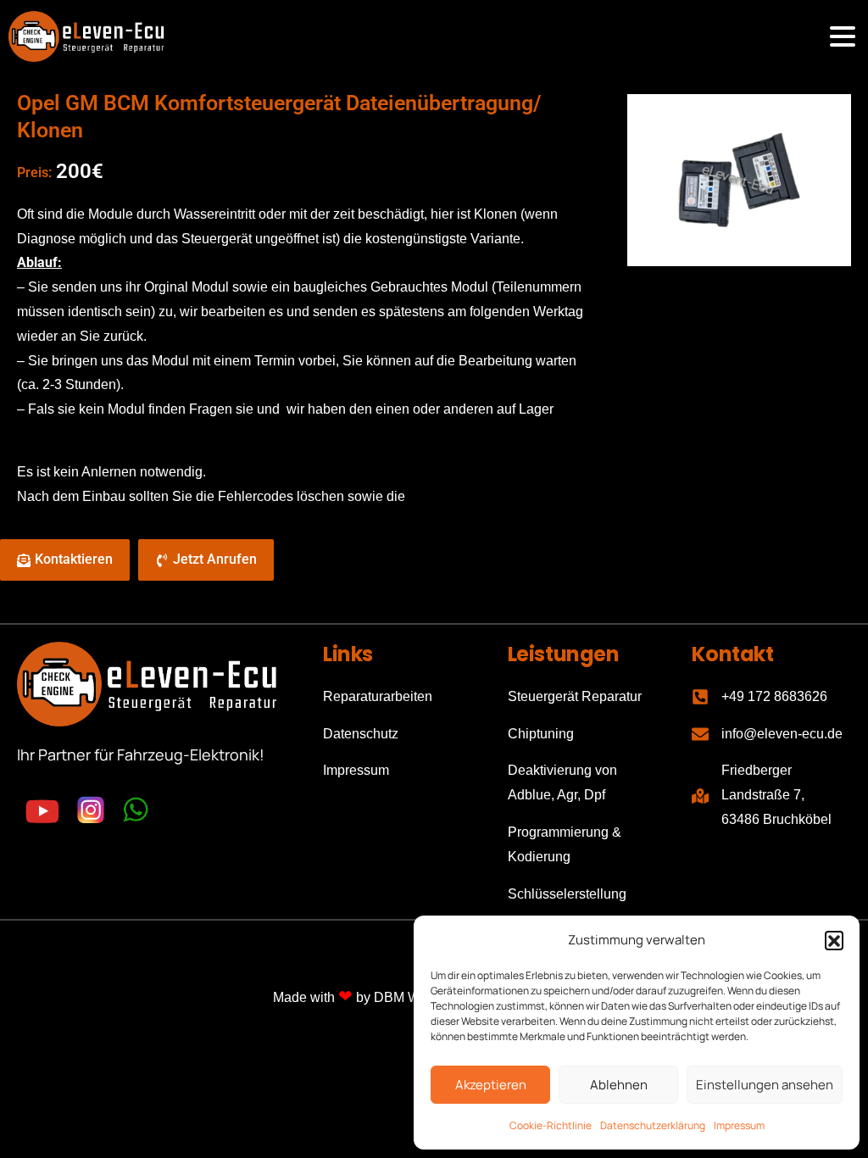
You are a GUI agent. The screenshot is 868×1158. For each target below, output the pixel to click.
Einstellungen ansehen (764, 1085)
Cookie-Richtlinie (550, 1125)
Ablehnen (619, 1085)
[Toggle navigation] (843, 36)
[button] (834, 940)
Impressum (739, 1125)
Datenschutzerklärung (652, 1125)
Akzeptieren (490, 1085)
